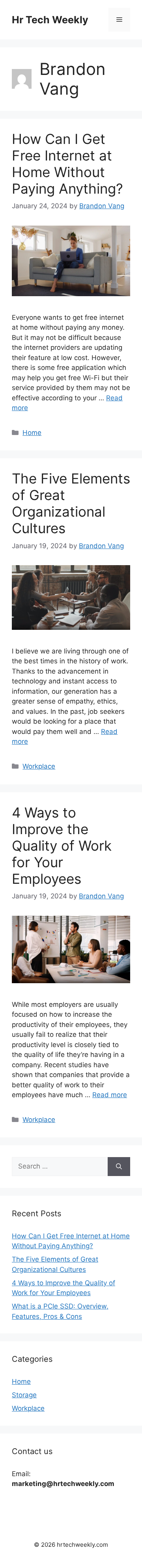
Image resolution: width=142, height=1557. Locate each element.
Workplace (38, 766)
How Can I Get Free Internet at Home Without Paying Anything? (67, 164)
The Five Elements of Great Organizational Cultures (71, 503)
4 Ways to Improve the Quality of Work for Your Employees (62, 845)
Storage (24, 1395)
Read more (109, 1095)
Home (31, 433)
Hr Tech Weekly (50, 20)
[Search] (119, 1166)
